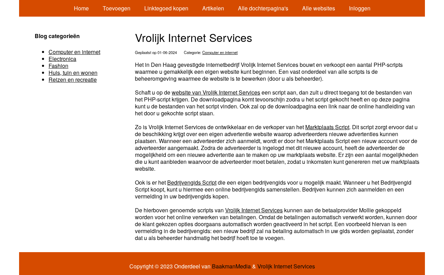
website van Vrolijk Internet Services (216, 92)
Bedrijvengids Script (191, 182)
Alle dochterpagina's (263, 8)
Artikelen (213, 8)
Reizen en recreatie (73, 79)
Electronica (62, 59)
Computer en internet (220, 52)
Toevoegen (116, 8)
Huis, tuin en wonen (73, 73)
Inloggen (359, 8)
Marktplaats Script (327, 127)
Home (81, 8)
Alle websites (318, 8)
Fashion (58, 66)
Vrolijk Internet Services (254, 210)
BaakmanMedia (231, 266)
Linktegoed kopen (166, 8)
